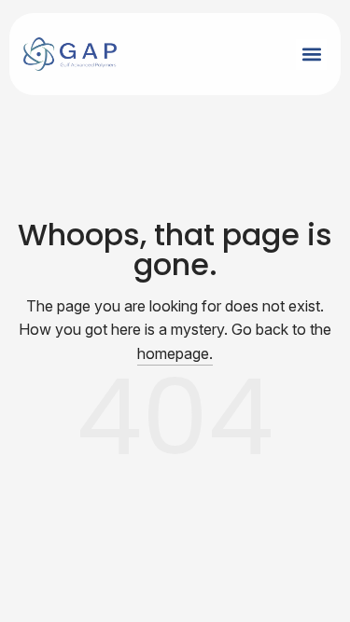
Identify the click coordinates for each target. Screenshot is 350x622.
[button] (311, 54)
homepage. (175, 353)
